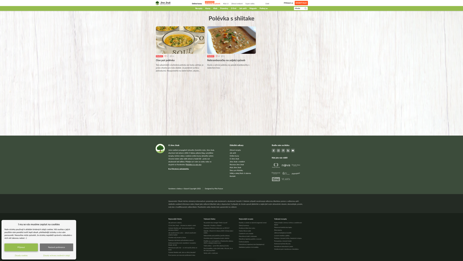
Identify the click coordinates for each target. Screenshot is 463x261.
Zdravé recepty (235, 150)
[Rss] (288, 150)
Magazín (253, 8)
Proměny (224, 8)
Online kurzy (234, 156)
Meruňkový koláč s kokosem (248, 236)
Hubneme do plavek (212, 4)
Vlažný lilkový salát (245, 231)
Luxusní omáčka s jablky (281, 235)
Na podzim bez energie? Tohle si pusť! (215, 222)
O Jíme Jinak (234, 159)
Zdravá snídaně (237, 4)
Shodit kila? (301, 3)
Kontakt (232, 176)
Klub (215, 8)
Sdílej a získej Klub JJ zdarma (240, 173)
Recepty (198, 8)
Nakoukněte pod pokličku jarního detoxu (217, 235)
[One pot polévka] (180, 40)
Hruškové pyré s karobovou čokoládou (286, 249)
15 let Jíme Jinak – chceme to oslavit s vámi (182, 225)
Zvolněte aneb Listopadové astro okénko (216, 238)
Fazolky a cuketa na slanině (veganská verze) (252, 222)
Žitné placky (278, 230)
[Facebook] (273, 150)
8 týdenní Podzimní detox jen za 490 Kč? (216, 228)
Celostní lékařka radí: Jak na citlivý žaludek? (182, 252)
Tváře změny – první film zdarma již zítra (216, 245)
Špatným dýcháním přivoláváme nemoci (181, 240)
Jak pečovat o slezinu (175, 222)
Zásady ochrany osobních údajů (56, 256)
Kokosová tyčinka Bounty (282, 243)
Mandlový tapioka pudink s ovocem (250, 239)
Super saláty (250, 4)
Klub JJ (225, 4)
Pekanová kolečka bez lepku (283, 227)
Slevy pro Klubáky (236, 170)
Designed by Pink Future (214, 189)
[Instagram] (278, 150)
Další (267, 4)
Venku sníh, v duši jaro (211, 253)
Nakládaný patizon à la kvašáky (249, 247)
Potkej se (264, 8)
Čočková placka (244, 242)
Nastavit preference (56, 247)
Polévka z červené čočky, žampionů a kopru (288, 238)
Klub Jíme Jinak (235, 167)
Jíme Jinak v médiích (237, 162)
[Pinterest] (283, 150)
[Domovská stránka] (163, 3)
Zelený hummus (244, 225)
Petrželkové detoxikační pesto (283, 246)
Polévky (159, 56)
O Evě (233, 8)
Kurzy (207, 8)
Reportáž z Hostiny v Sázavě (212, 225)
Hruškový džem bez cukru (247, 228)
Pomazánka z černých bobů (283, 241)
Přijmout (21, 247)
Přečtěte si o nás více (193, 165)
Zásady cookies (21, 256)
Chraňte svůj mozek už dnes (177, 237)
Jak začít (243, 8)
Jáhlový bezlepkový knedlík (282, 233)
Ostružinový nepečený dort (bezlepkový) (251, 244)
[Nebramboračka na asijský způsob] (231, 40)
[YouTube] (293, 150)
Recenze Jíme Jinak (237, 165)
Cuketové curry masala (246, 233)
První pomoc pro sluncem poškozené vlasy (181, 255)
